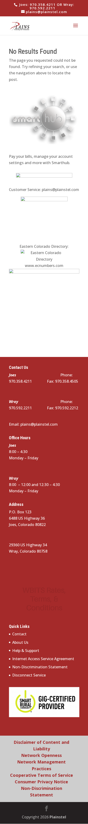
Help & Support (25, 650)
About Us (20, 642)
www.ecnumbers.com (44, 265)
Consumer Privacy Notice (41, 781)
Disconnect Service (29, 675)
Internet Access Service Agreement (43, 658)
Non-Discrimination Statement (40, 666)
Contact (19, 634)
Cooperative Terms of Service (41, 775)
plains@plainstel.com (60, 189)
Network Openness (41, 755)
